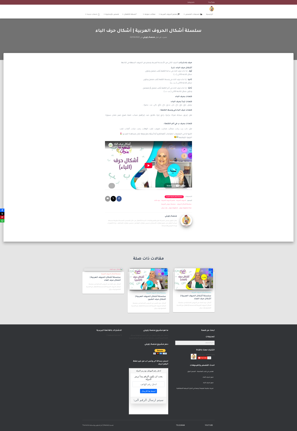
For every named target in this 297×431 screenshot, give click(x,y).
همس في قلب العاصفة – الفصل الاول (200, 371)
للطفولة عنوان (173, 208)
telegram (190, 3)
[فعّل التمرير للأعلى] (5, 426)
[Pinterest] (2, 217)
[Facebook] (2, 210)
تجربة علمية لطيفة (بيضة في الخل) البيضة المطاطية (194, 388)
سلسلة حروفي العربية (168, 204)
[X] (2, 214)
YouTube (211, 3)
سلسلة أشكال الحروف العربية (174, 196)
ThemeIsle (86, 425)
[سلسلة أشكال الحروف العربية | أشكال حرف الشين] (148, 279)
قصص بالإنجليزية (112, 14)
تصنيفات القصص (192, 14)
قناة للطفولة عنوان (185, 208)
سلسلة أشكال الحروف (184, 204)
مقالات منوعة (149, 14)
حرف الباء (157, 200)
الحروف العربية (181, 200)
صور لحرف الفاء (208, 377)
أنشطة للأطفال (130, 14)
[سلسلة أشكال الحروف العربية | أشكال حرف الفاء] (116, 270)
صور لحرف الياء (208, 383)
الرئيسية (209, 14)
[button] (184, 14)
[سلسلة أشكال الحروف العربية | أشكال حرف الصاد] (194, 279)
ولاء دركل (164, 208)
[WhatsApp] (2, 220)
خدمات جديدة (92, 14)
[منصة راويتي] (211, 9)
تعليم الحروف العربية (168, 14)
